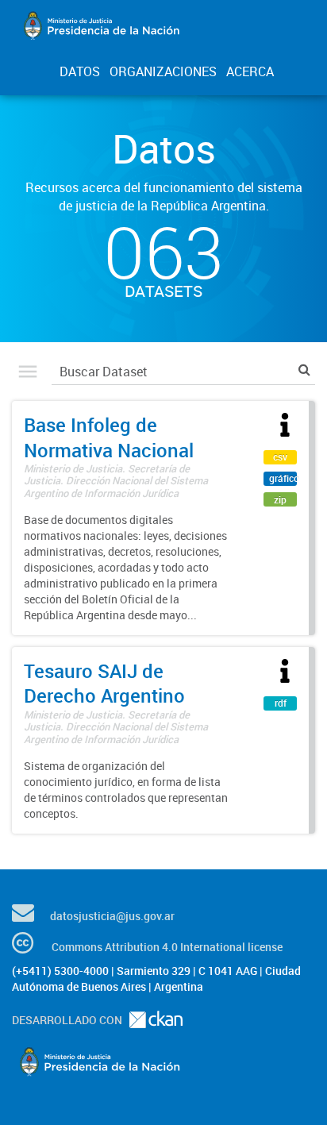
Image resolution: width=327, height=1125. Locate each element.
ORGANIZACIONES (163, 71)
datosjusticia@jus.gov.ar (112, 915)
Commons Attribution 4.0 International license (167, 946)
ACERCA (250, 71)
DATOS (80, 71)
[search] (304, 369)
